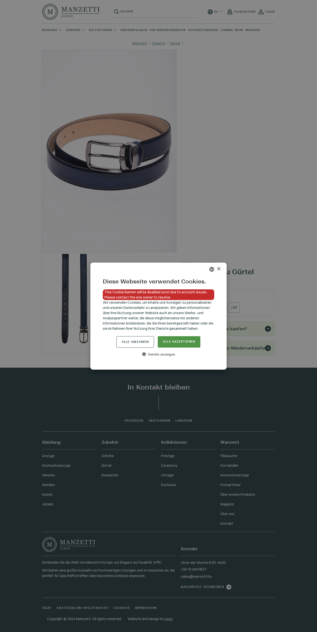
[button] (158, 354)
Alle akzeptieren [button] (179, 341)
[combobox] (211, 269)
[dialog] (158, 316)
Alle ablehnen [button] (135, 342)
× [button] (218, 269)
